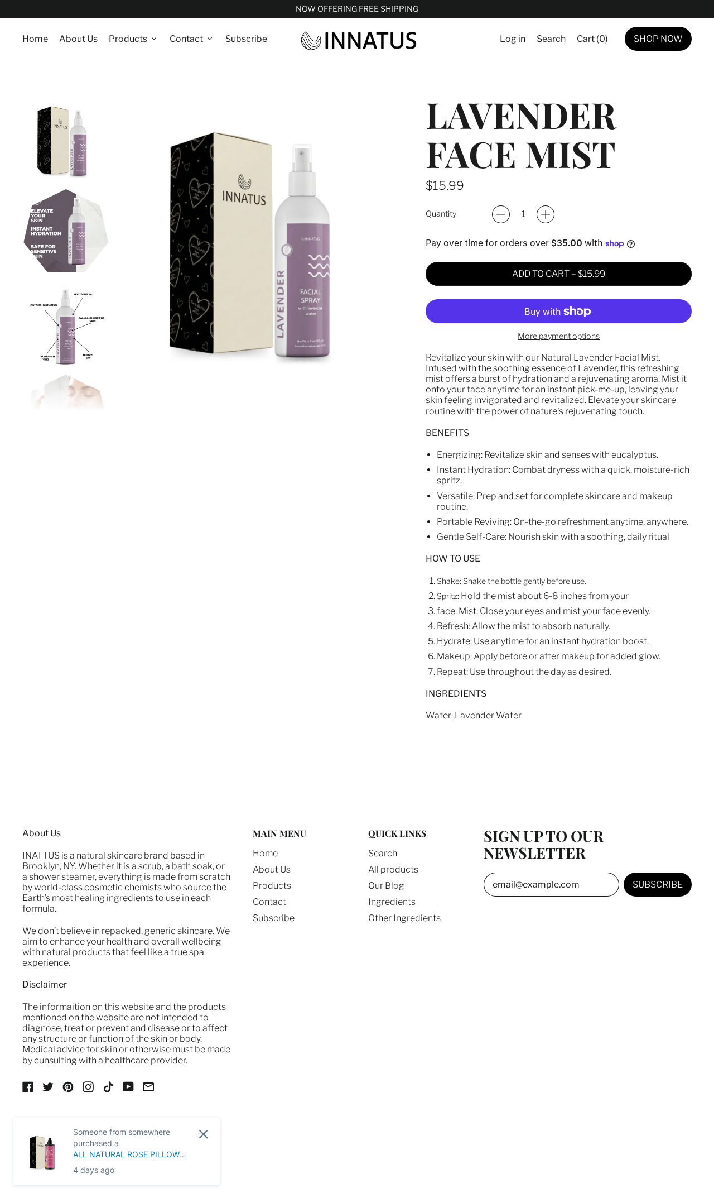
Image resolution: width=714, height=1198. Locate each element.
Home (35, 38)
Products (272, 885)
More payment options (559, 336)
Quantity (441, 214)
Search (382, 853)
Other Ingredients (404, 918)
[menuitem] (65, 138)
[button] (551, 38)
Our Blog (386, 885)
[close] (203, 1134)
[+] (545, 214)
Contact (269, 902)
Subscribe (246, 38)
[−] (501, 214)
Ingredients (392, 902)
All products (393, 869)
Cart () (592, 41)
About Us (78, 38)
